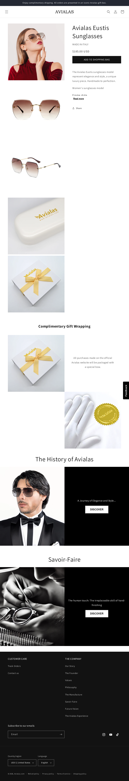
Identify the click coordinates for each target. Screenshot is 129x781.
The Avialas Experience (76, 715)
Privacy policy (48, 774)
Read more (78, 98)
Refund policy (33, 774)
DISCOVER (97, 509)
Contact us (13, 673)
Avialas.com (19, 774)
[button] (6, 11)
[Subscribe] (60, 734)
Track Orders (14, 666)
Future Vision (72, 708)
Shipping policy (79, 774)
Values (68, 680)
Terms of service (63, 774)
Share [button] (79, 108)
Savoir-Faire (71, 701)
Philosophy (71, 687)
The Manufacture (73, 694)
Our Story (70, 666)
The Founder (71, 673)
